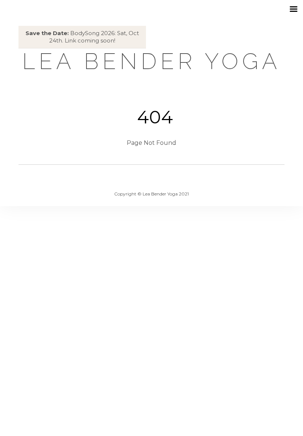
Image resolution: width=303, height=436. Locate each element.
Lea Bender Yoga (151, 61)
